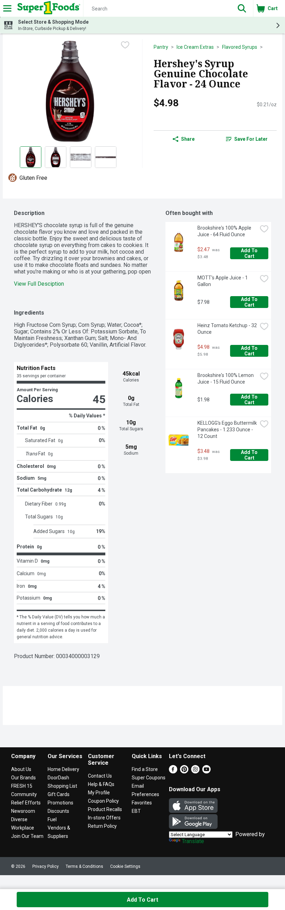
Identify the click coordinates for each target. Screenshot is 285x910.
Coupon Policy (103, 801)
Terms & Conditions (84, 866)
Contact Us (100, 776)
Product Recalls (105, 809)
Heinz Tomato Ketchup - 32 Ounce (227, 329)
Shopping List (62, 786)
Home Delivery (63, 769)
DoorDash (58, 777)
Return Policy (102, 826)
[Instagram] (195, 771)
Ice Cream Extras (195, 47)
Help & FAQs (101, 784)
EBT (136, 811)
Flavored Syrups (239, 47)
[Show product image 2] (55, 157)
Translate (193, 841)
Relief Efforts (26, 802)
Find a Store (145, 769)
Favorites (142, 802)
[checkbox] (125, 45)
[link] (246, 139)
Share (188, 139)
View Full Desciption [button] (39, 283)
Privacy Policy (45, 866)
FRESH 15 (21, 786)
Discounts (58, 811)
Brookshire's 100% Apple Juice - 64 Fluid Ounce (224, 231)
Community (24, 794)
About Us (21, 769)
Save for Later (251, 139)
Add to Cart (250, 253)
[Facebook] (173, 771)
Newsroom (23, 811)
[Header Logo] (47, 8)
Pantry (161, 47)
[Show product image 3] (80, 157)
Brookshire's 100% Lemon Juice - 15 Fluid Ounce (226, 378)
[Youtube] (206, 771)
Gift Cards (59, 794)
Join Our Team (27, 836)
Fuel (52, 819)
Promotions (60, 802)
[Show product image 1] (30, 157)
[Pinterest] (184, 771)
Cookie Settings (125, 866)
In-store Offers (104, 817)
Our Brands (23, 777)
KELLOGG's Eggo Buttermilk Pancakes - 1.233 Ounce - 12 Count (227, 429)
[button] (242, 8)
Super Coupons (148, 777)
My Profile (99, 792)
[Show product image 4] (105, 157)
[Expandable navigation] (7, 8)
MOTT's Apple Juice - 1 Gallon (223, 281)
